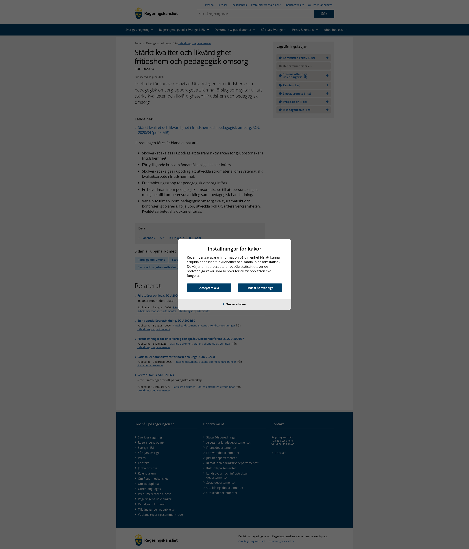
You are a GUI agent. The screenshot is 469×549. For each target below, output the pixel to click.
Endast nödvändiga (260, 288)
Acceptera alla (209, 288)
